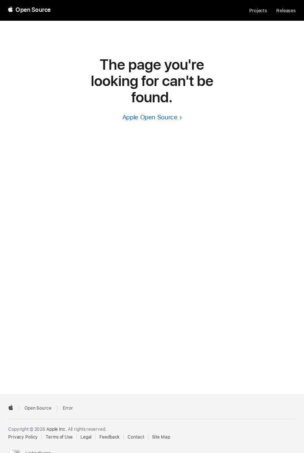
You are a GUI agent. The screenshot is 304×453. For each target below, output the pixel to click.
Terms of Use (59, 437)
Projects (258, 10)
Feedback (109, 437)
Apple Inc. (56, 429)
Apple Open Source (150, 117)
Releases (286, 10)
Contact (136, 437)
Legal (86, 437)
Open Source (38, 408)
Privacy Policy (23, 437)
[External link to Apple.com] (10, 407)
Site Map (161, 437)
